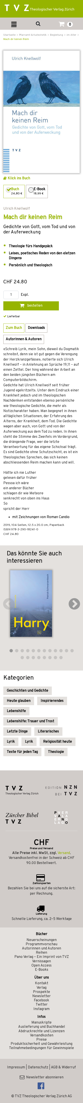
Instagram (41, 1009)
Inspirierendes (52, 701)
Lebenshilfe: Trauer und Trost (30, 721)
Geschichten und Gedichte (27, 691)
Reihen (41, 953)
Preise (41, 1040)
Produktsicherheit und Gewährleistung (41, 1044)
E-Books (41, 970)
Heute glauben (19, 701)
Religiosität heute (57, 742)
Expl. (25, 295)
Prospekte (41, 992)
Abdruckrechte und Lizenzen (41, 1031)
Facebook (41, 1000)
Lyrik (11, 742)
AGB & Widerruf (63, 1067)
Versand (64, 853)
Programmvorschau (41, 944)
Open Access (41, 965)
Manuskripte (41, 1022)
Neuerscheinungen (42, 940)
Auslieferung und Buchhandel (41, 1027)
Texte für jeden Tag (22, 752)
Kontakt (41, 983)
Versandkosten (41, 1035)
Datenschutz (38, 1067)
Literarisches (48, 731)
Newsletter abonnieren (44, 1077)
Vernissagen (41, 961)
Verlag (41, 988)
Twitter (42, 1004)
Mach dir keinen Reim (16, 39)
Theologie (56, 752)
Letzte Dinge (17, 731)
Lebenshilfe (16, 711)
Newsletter (41, 996)
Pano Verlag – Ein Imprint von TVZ (41, 957)
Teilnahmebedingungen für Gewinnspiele (41, 1048)
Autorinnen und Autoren (41, 948)
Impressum (16, 1067)
